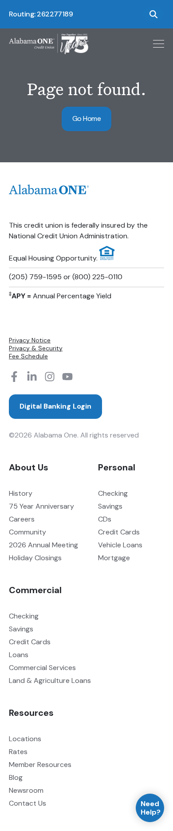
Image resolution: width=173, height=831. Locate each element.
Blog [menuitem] (16, 777)
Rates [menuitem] (18, 751)
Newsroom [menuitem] (26, 790)
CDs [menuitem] (104, 519)
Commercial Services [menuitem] (42, 667)
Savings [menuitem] (110, 506)
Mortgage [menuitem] (114, 557)
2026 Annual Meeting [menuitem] (43, 545)
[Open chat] (150, 808)
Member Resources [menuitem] (40, 764)
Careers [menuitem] (22, 519)
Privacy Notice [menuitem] (30, 340)
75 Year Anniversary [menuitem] (41, 506)
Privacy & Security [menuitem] (36, 348)
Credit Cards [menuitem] (119, 532)
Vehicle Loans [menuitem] (120, 545)
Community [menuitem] (27, 532)
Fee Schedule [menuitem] (28, 356)
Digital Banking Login (55, 406)
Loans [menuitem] (18, 654)
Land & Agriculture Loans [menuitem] (50, 680)
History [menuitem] (20, 493)
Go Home (86, 118)
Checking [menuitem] (113, 493)
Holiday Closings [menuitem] (35, 557)
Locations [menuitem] (25, 738)
